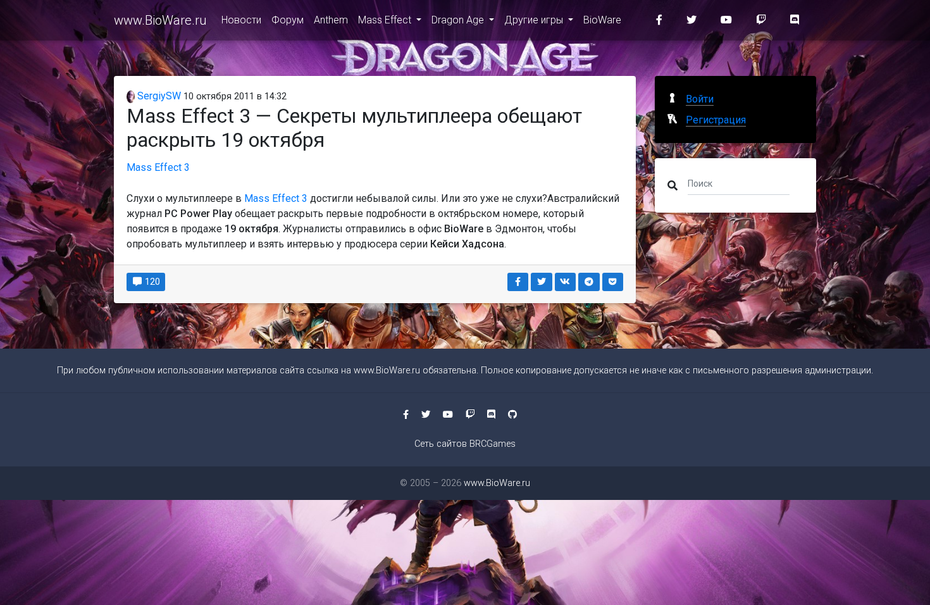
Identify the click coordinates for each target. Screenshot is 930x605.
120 (151, 282)
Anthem (331, 20)
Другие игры (535, 20)
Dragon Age (459, 20)
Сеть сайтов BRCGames (465, 444)
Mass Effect (386, 20)
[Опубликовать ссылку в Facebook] (518, 282)
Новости (241, 20)
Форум (287, 20)
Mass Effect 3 (158, 167)
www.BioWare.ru (160, 20)
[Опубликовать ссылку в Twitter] (541, 282)
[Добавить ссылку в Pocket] (613, 282)
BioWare (602, 20)
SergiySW (158, 96)
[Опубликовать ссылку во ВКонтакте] (565, 282)
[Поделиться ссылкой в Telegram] (589, 282)
